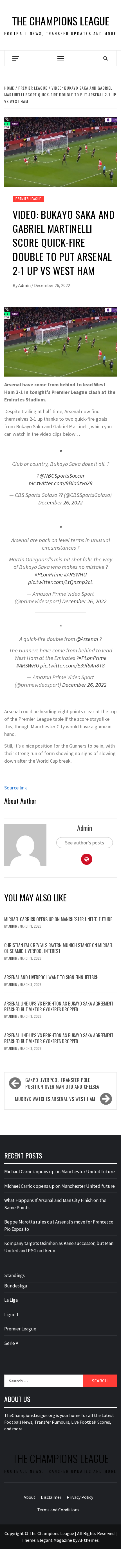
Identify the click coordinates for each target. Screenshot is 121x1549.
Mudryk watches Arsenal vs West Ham (55, 1099)
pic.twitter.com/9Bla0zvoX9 (61, 483)
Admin (25, 285)
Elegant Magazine (54, 1540)
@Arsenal (87, 639)
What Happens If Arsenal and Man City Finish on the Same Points (55, 1204)
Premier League (28, 198)
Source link (15, 787)
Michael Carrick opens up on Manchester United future (58, 919)
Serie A (11, 1343)
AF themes (88, 1540)
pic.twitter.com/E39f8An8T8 (72, 665)
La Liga (11, 1300)
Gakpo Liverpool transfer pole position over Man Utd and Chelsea (62, 1083)
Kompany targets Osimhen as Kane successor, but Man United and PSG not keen (58, 1247)
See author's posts (84, 842)
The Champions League (60, 21)
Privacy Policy (80, 1497)
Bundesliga (15, 1286)
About (29, 1497)
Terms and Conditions (58, 1509)
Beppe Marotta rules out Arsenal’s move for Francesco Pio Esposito (58, 1225)
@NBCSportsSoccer (62, 475)
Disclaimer (51, 1497)
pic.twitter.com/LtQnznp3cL (60, 582)
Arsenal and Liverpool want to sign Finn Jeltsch (51, 977)
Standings (14, 1275)
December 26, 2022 (60, 502)
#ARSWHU (75, 574)
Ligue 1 (11, 1314)
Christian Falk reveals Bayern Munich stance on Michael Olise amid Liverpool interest (58, 948)
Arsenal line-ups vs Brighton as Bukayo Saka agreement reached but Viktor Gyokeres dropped (58, 1006)
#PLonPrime (49, 574)
